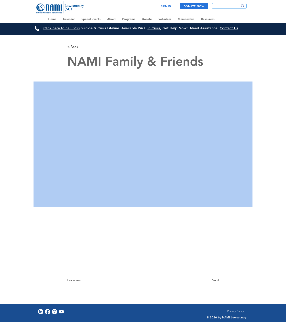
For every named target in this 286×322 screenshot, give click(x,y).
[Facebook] (47, 311)
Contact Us (229, 28)
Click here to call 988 (61, 28)
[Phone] (37, 28)
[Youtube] (61, 311)
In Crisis (153, 28)
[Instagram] (54, 311)
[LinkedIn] (40, 311)
